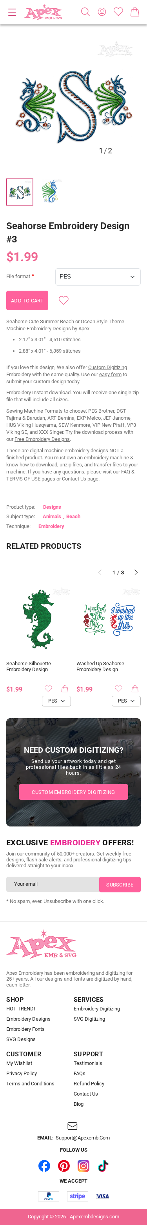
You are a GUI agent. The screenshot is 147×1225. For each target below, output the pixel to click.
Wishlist (118, 12)
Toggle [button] (12, 12)
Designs (52, 507)
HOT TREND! (20, 1009)
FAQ (125, 472)
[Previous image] (28, 103)
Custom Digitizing (107, 367)
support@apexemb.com (83, 1138)
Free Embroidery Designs (42, 439)
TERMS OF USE (23, 479)
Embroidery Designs (28, 1019)
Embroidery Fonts (25, 1029)
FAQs (79, 1073)
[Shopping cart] (135, 12)
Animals (52, 516)
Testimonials (88, 1063)
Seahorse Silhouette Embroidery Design (28, 666)
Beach (73, 516)
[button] (73, 103)
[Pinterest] (64, 1166)
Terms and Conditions (30, 1084)
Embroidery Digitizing (97, 1009)
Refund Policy (89, 1084)
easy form (110, 374)
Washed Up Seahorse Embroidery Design (100, 666)
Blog (78, 1104)
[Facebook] (44, 1166)
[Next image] (118, 103)
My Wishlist (19, 1063)
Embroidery (51, 526)
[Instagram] (83, 1166)
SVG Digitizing (89, 1019)
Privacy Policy (21, 1073)
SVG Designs (21, 1039)
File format (18, 276)
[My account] (102, 12)
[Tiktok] (103, 1166)
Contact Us (74, 479)
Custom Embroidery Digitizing (73, 792)
